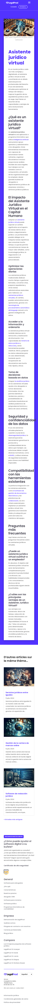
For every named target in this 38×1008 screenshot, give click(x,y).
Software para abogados (13, 883)
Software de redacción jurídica (16, 794)
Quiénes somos (9, 923)
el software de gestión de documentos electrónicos (17, 493)
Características (10, 890)
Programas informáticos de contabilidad (14, 908)
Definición (19, 40)
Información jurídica (11, 995)
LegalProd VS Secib (11, 953)
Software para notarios (12, 900)
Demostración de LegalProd (14, 920)
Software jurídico (10, 904)
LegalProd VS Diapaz (11, 960)
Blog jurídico (8, 933)
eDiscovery (12, 346)
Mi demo (23, 7)
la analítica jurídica (22, 381)
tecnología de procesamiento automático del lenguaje (18, 307)
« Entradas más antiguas (13, 819)
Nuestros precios (10, 893)
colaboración (13, 501)
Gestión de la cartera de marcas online (17, 744)
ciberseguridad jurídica (17, 435)
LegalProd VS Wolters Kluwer (14, 963)
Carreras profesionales (12, 930)
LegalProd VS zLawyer (12, 949)
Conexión (14, 7)
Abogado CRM (9, 897)
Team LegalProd (14, 37)
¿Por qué (7, 887)
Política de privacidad (12, 1002)
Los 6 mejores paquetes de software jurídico (17, 945)
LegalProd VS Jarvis (11, 956)
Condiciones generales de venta (16, 999)
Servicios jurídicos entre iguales (17, 693)
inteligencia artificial (20, 140)
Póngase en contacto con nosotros (17, 926)
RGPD (12, 455)
